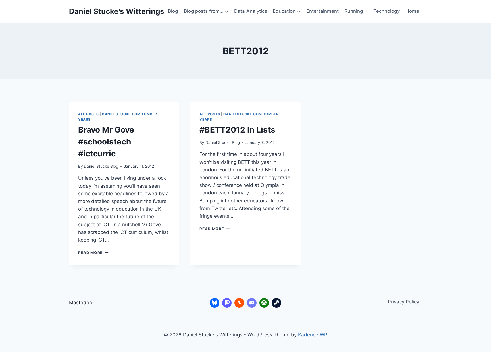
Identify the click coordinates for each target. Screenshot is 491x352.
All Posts (88, 114)
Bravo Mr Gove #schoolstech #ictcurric (106, 141)
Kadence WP (312, 335)
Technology (386, 11)
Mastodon (80, 302)
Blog (173, 11)
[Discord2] (252, 303)
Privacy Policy (403, 302)
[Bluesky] (214, 303)
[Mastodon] (227, 303)
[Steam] (276, 303)
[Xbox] (264, 303)
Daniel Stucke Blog (101, 166)
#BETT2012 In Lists (237, 130)
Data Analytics (250, 11)
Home (412, 11)
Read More (93, 252)
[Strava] (239, 303)
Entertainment (322, 11)
